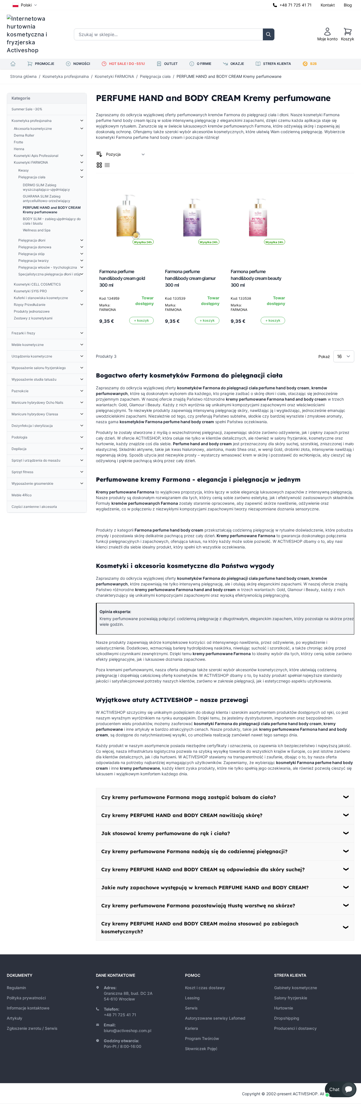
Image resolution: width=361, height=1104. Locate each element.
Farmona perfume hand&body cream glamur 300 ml (190, 278)
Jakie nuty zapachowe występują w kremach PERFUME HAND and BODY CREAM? (205, 887)
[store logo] (31, 34)
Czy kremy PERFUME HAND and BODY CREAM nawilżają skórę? (181, 815)
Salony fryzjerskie (290, 997)
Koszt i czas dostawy (205, 987)
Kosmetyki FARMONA (114, 76)
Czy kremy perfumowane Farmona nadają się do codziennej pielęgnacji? (194, 851)
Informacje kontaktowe (28, 1008)
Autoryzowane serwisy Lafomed (215, 1018)
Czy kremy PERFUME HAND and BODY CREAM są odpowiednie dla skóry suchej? (203, 869)
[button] (340, 1089)
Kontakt (328, 5)
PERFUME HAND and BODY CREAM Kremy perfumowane (229, 76)
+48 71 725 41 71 (295, 5)
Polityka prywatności (26, 997)
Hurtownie (283, 1008)
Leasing (192, 997)
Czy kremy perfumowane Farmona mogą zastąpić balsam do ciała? (188, 797)
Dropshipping (286, 1018)
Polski (26, 5)
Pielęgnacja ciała (155, 76)
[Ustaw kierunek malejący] (99, 154)
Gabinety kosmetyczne (295, 987)
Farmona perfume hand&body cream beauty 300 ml (256, 278)
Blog (348, 5)
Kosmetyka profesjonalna (66, 76)
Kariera (191, 1028)
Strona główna (23, 76)
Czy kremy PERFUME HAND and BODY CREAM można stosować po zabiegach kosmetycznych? (199, 927)
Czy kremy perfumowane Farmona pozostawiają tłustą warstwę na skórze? (198, 905)
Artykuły (14, 1018)
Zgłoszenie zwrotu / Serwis (32, 1028)
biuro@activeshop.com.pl (127, 1030)
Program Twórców (202, 1038)
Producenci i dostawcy (295, 1028)
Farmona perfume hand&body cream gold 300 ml (122, 278)
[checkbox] (99, 165)
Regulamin (16, 987)
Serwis (191, 1008)
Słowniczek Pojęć (201, 1048)
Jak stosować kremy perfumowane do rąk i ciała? (165, 833)
